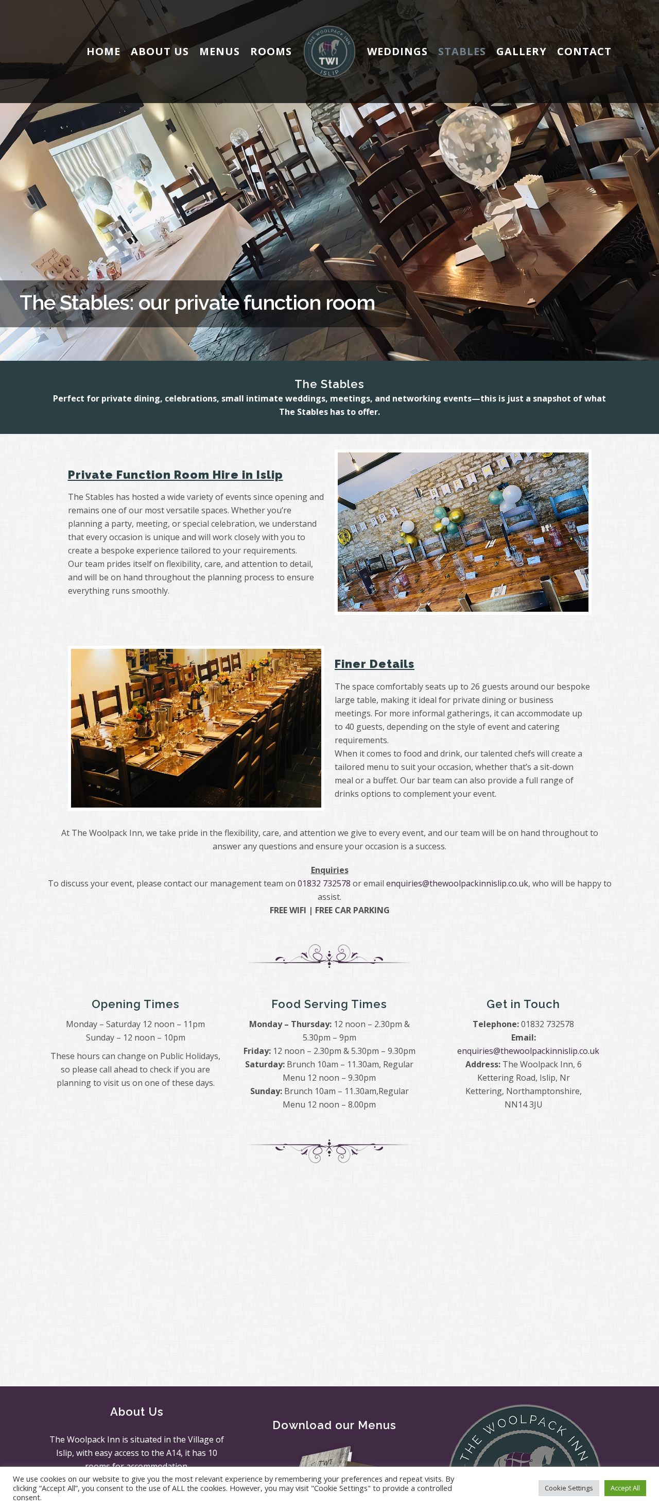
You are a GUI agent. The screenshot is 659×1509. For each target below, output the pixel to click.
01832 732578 (324, 883)
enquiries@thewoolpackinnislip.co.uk (457, 883)
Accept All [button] (625, 1488)
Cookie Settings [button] (569, 1488)
